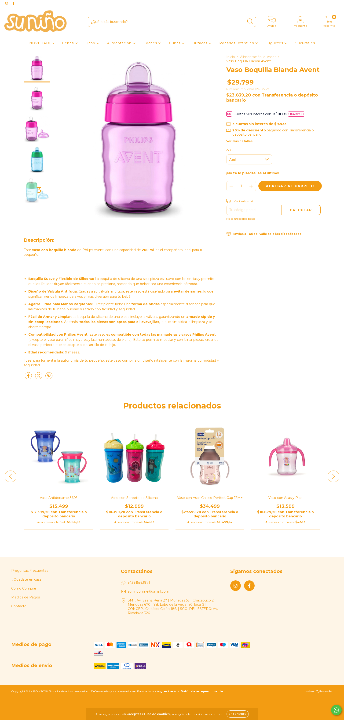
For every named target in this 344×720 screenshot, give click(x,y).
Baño (91, 43)
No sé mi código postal (241, 218)
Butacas (200, 43)
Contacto (18, 606)
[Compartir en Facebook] (29, 377)
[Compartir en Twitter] (39, 377)
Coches (150, 43)
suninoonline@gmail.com (148, 591)
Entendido (238, 714)
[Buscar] (250, 21)
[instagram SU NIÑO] (7, 3)
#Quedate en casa (26, 579)
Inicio (230, 57)
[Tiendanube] (318, 692)
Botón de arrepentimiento (202, 691)
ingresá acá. (166, 691)
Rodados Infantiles (237, 43)
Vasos (271, 57)
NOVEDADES (41, 43)
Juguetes (275, 43)
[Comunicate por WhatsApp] (336, 710)
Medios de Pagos (25, 597)
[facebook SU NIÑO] (14, 3)
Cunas (175, 43)
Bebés (68, 43)
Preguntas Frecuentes (29, 570)
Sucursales (305, 43)
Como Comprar (23, 588)
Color (230, 150)
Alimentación (120, 43)
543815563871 (139, 582)
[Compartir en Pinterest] (48, 377)
